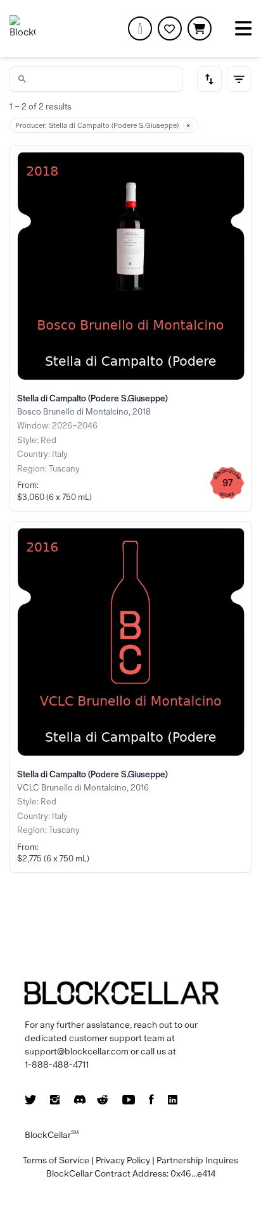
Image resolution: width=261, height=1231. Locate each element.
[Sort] (209, 79)
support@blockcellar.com (77, 1051)
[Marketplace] (140, 28)
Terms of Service (56, 1160)
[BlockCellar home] (22, 28)
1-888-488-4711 (57, 1064)
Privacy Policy (123, 1160)
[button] (200, 28)
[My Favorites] (170, 28)
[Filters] (239, 79)
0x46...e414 (192, 1173)
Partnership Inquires (197, 1160)
